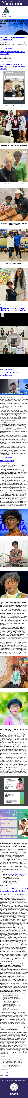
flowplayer (14, 393)
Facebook (5, 1072)
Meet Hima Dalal (7, 461)
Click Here (14, 58)
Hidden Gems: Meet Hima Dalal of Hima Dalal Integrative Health (14, 890)
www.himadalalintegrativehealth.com (17, 874)
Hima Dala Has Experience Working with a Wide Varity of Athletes (12, 66)
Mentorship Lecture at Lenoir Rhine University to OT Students (13, 309)
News (6, 304)
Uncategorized (8, 48)
